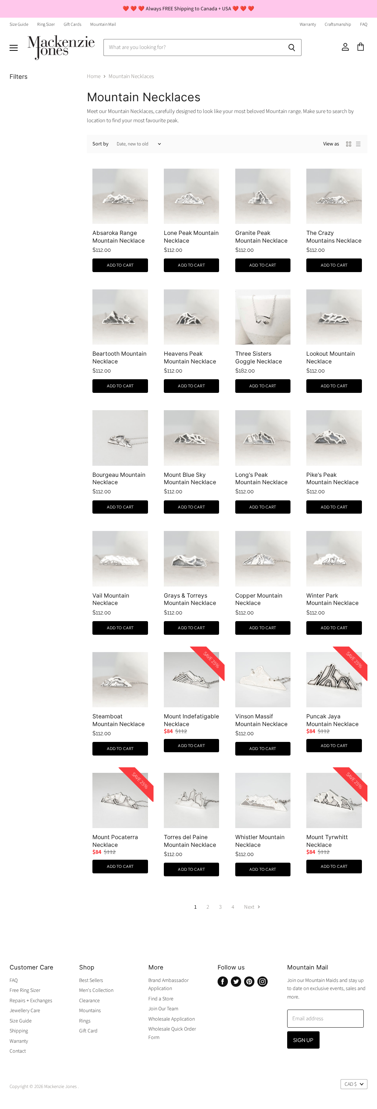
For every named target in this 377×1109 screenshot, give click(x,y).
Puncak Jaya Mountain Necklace (332, 720)
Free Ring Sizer (25, 990)
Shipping (19, 1031)
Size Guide (19, 24)
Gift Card (88, 1031)
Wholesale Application (171, 1019)
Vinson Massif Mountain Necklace (261, 720)
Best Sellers (91, 980)
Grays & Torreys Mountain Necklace (190, 599)
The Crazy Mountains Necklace (334, 236)
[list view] (358, 144)
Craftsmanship (338, 24)
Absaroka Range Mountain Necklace (118, 236)
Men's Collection (96, 990)
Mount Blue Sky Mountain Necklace (190, 478)
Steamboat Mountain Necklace (118, 720)
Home (94, 76)
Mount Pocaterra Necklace (115, 841)
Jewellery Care (25, 1010)
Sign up (303, 1039)
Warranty (308, 24)
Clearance (89, 1000)
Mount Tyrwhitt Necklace (327, 841)
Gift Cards (72, 24)
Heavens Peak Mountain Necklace (190, 357)
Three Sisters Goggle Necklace (258, 357)
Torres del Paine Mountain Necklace (190, 841)
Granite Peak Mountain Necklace (261, 236)
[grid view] (348, 144)
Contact (18, 1051)
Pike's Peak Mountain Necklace (332, 478)
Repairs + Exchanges (31, 1000)
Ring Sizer (46, 24)
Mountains (90, 1010)
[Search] (292, 47)
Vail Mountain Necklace (110, 599)
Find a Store (160, 999)
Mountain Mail (103, 24)
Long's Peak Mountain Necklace (261, 478)
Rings (85, 1021)
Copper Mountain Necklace (258, 599)
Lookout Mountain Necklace (330, 357)
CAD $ (351, 1084)
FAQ (363, 24)
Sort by (100, 144)
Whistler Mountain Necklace (260, 841)
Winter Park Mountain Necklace (332, 599)
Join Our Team (163, 1009)
